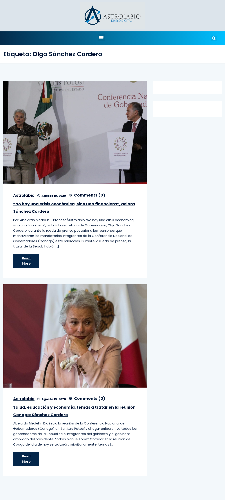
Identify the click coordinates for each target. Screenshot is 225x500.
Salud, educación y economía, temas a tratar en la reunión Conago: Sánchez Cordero (74, 410)
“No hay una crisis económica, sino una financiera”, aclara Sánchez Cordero (74, 207)
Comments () (89, 195)
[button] (101, 37)
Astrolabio (23, 195)
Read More (26, 260)
